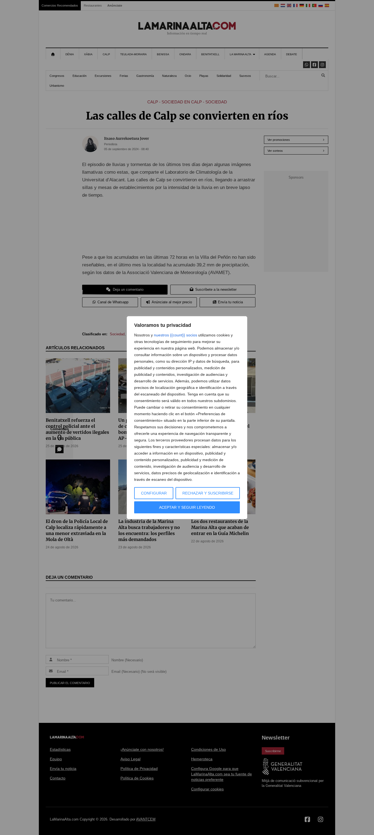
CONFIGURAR (154, 493)
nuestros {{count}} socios (175, 335)
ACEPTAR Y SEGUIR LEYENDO (187, 507)
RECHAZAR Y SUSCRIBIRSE (207, 493)
